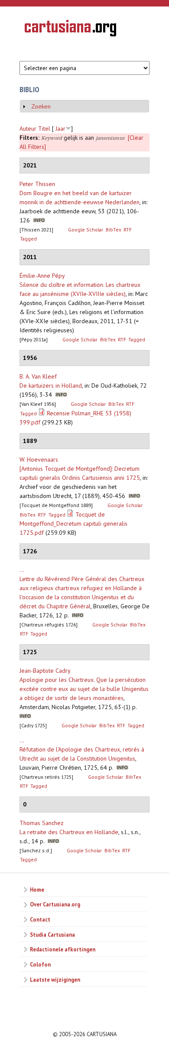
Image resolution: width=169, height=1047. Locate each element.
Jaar (60, 128)
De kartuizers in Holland (51, 385)
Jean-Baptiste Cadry (45, 670)
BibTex (113, 229)
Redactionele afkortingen (62, 949)
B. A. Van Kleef (38, 376)
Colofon (40, 964)
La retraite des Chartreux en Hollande (69, 832)
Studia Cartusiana (52, 934)
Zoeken (41, 106)
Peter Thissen (37, 184)
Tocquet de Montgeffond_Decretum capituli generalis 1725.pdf (73, 523)
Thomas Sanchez (42, 823)
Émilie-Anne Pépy (42, 275)
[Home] (70, 29)
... (22, 570)
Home (37, 889)
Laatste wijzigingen (55, 979)
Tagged (28, 238)
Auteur (28, 128)
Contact (40, 919)
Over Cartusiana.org (55, 904)
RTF (128, 229)
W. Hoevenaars (39, 459)
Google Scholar (85, 229)
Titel (44, 128)
